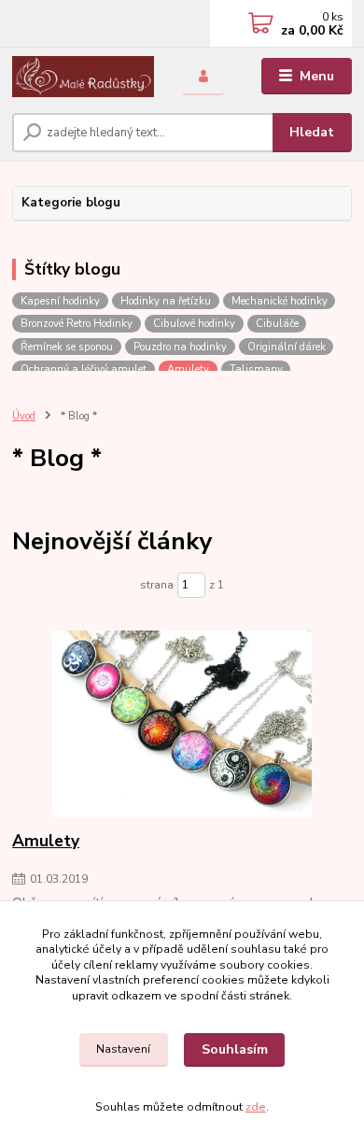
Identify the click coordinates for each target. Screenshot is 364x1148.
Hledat (311, 132)
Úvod (23, 416)
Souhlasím (235, 1049)
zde (255, 1106)
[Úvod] (83, 76)
